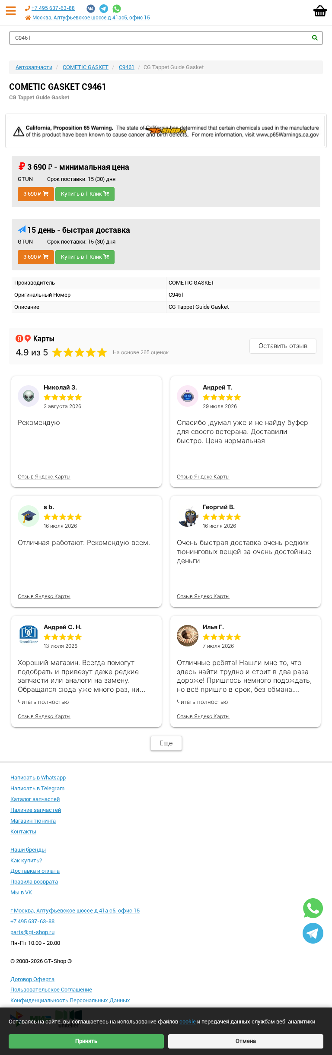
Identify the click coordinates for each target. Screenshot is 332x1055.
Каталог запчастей (35, 799)
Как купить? (26, 860)
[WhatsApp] (116, 8)
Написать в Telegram (37, 788)
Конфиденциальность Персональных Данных (70, 1000)
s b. (49, 506)
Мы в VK (21, 892)
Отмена (246, 1041)
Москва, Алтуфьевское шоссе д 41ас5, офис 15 (91, 18)
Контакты (23, 831)
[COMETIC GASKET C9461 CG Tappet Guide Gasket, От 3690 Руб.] (166, 131)
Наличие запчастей (35, 810)
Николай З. (60, 387)
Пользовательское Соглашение (51, 989)
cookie (187, 1021)
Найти (315, 38)
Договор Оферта (32, 979)
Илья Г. (213, 626)
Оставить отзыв (283, 346)
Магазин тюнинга (33, 820)
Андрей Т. (218, 387)
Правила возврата (34, 881)
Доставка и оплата (35, 871)
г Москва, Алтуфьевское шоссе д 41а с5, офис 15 (75, 910)
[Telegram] (103, 8)
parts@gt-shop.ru (32, 932)
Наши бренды (28, 849)
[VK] (90, 8)
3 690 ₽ (33, 193)
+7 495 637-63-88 (53, 8)
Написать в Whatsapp (38, 777)
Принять (86, 1041)
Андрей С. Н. (63, 626)
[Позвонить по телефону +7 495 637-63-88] (27, 8)
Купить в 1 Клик (82, 193)
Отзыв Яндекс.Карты (44, 476)
